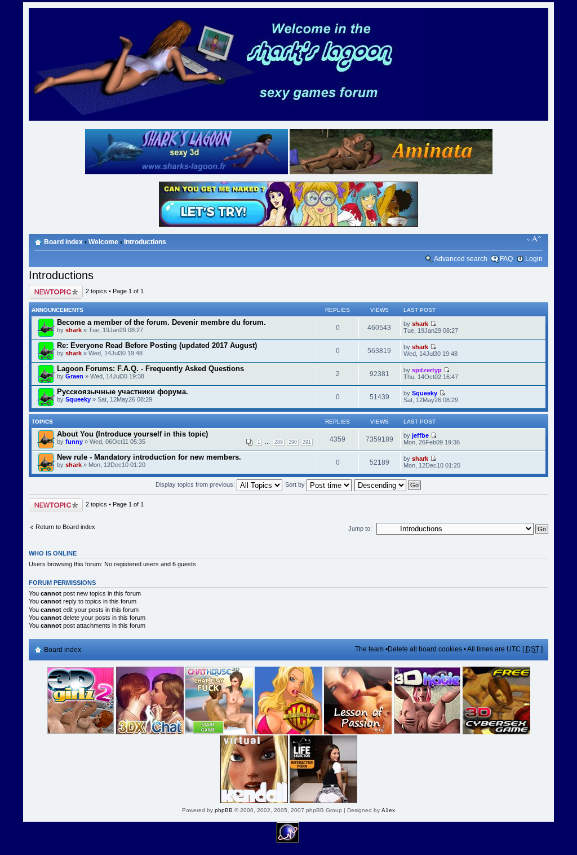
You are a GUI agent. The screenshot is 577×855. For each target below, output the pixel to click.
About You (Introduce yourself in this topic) (132, 434)
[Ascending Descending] (388, 484)
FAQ (506, 259)
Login (534, 259)
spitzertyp (427, 370)
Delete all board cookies (425, 649)
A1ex (388, 810)
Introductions (145, 242)
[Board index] (226, 119)
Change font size (534, 239)
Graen (74, 376)
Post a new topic (51, 288)
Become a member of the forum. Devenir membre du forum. (161, 322)
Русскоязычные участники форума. (122, 391)
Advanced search (460, 259)
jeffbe (420, 435)
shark (73, 330)
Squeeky (78, 399)
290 (292, 442)
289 (278, 442)
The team (369, 649)
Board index (63, 242)
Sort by (296, 484)
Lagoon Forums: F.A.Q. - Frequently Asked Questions (150, 368)
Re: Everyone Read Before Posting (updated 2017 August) (157, 345)
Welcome (103, 242)
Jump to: (360, 528)
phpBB (224, 810)
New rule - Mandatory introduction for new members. (149, 457)
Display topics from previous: (196, 484)
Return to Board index (65, 526)
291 (307, 442)
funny (74, 441)
